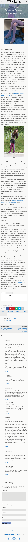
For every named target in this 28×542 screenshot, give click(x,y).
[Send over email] (16, 308)
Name (4, 507)
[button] (9, 538)
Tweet (11, 311)
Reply (6, 371)
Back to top (14, 531)
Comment (4, 490)
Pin (18, 311)
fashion (20, 282)
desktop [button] (19, 534)
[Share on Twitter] (19, 308)
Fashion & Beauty (12, 318)
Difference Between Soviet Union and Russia (22, 330)
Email (4, 512)
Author (3, 293)
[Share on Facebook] (7, 308)
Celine (9, 295)
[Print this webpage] (22, 308)
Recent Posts (9, 293)
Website (4, 517)
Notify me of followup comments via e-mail (12, 505)
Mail (25, 311)
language (12, 90)
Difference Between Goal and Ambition (6, 329)
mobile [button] (9, 534)
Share (4, 311)
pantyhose (8, 320)
